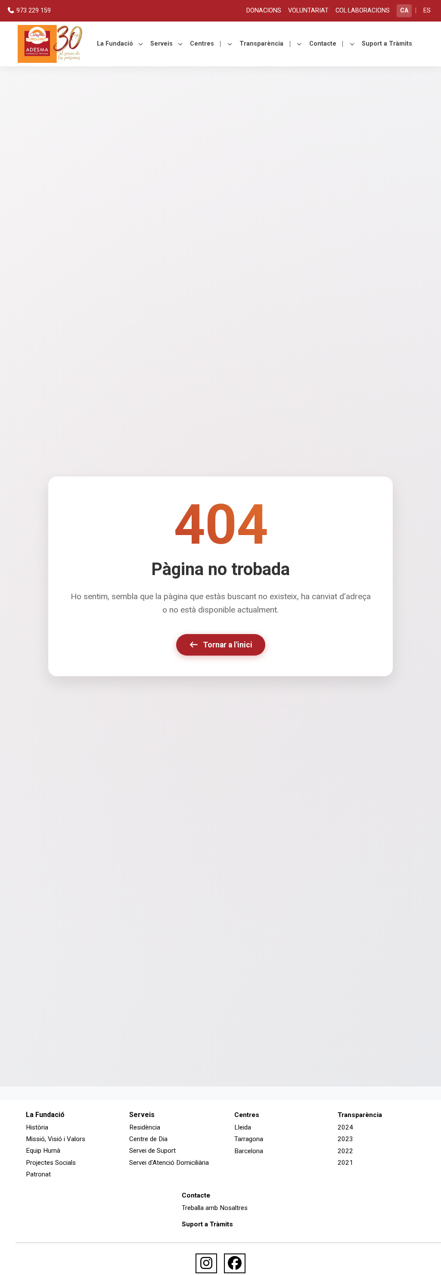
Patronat (38, 1174)
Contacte (322, 43)
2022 (345, 1151)
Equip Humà (43, 1150)
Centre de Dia (148, 1139)
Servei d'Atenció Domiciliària (169, 1163)
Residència (144, 1127)
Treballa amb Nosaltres (215, 1208)
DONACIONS (263, 10)
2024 (345, 1127)
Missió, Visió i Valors (55, 1139)
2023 (345, 1139)
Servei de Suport (152, 1150)
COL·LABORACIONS (362, 10)
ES (427, 10)
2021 (345, 1163)
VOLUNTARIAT (308, 10)
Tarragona (248, 1139)
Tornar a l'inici (227, 645)
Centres (202, 43)
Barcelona (248, 1151)
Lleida (242, 1127)
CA (404, 10)
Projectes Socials (51, 1163)
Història (37, 1127)
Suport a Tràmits (387, 43)
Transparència (261, 43)
